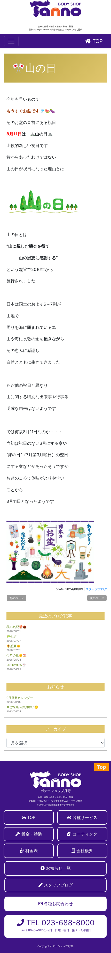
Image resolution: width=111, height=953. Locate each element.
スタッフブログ (96, 589)
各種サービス (85, 817)
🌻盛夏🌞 (13, 646)
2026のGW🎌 (16, 665)
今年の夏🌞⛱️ (16, 655)
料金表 (31, 850)
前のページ (17, 598)
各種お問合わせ (58, 903)
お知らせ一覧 (58, 868)
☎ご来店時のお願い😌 (22, 707)
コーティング (85, 834)
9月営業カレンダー (19, 698)
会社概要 (84, 850)
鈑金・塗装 (31, 834)
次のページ (97, 598)
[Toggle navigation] (11, 41)
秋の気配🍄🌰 (16, 627)
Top (101, 767)
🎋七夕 (11, 636)
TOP (97, 41)
